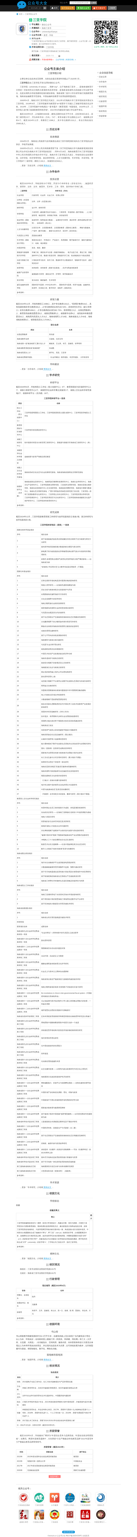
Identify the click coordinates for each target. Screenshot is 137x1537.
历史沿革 (103, 77)
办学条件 (103, 82)
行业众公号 (69, 8)
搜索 (94, 3)
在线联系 (85, 1536)
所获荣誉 (103, 116)
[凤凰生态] (100, 1503)
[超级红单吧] (23, 1519)
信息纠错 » (54, 1476)
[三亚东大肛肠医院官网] (85, 1519)
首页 (56, 8)
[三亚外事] (70, 1519)
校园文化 (103, 92)
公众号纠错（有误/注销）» (66, 59)
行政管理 (103, 101)
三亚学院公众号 (31, 14)
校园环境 (103, 106)
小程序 (112, 8)
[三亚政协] (54, 1519)
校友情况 (103, 111)
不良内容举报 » (47, 59)
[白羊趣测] (54, 1503)
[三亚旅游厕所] (85, 1503)
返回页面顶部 (68, 1532)
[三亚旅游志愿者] (23, 1503)
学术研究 (103, 87)
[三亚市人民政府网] (70, 1503)
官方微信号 (100, 8)
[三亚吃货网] (39, 1503)
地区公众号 (84, 8)
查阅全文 (47, 166)
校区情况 (103, 96)
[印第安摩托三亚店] (100, 1519)
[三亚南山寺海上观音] (39, 1519)
